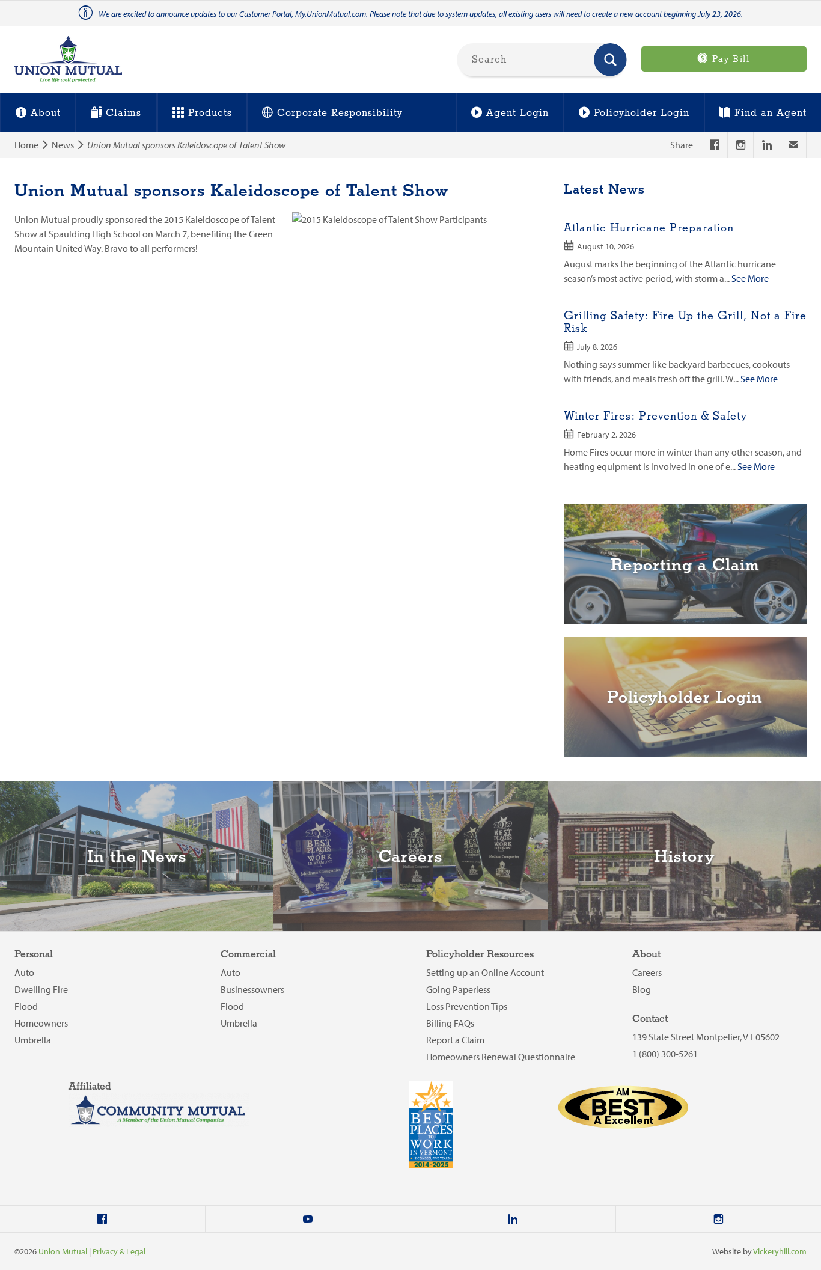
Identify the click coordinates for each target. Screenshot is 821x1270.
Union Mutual (62, 1251)
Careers (647, 972)
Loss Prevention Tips (466, 1006)
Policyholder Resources (480, 954)
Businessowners (252, 989)
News (63, 145)
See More (750, 278)
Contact (650, 1019)
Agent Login (517, 113)
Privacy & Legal (119, 1251)
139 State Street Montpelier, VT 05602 (706, 1037)
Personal (33, 954)
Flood (26, 1006)
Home (26, 145)
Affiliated (90, 1086)
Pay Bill (729, 59)
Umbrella (32, 1040)
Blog (641, 989)
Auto (24, 972)
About (46, 113)
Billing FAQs (450, 1023)
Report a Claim (455, 1040)
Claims (123, 113)
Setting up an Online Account (485, 972)
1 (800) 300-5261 (665, 1054)
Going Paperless (458, 989)
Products (210, 113)
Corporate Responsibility (340, 113)
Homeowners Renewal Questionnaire (500, 1057)
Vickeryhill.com (780, 1251)
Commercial (248, 954)
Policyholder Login (641, 113)
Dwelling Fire (41, 989)
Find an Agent (770, 113)
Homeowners (41, 1023)
